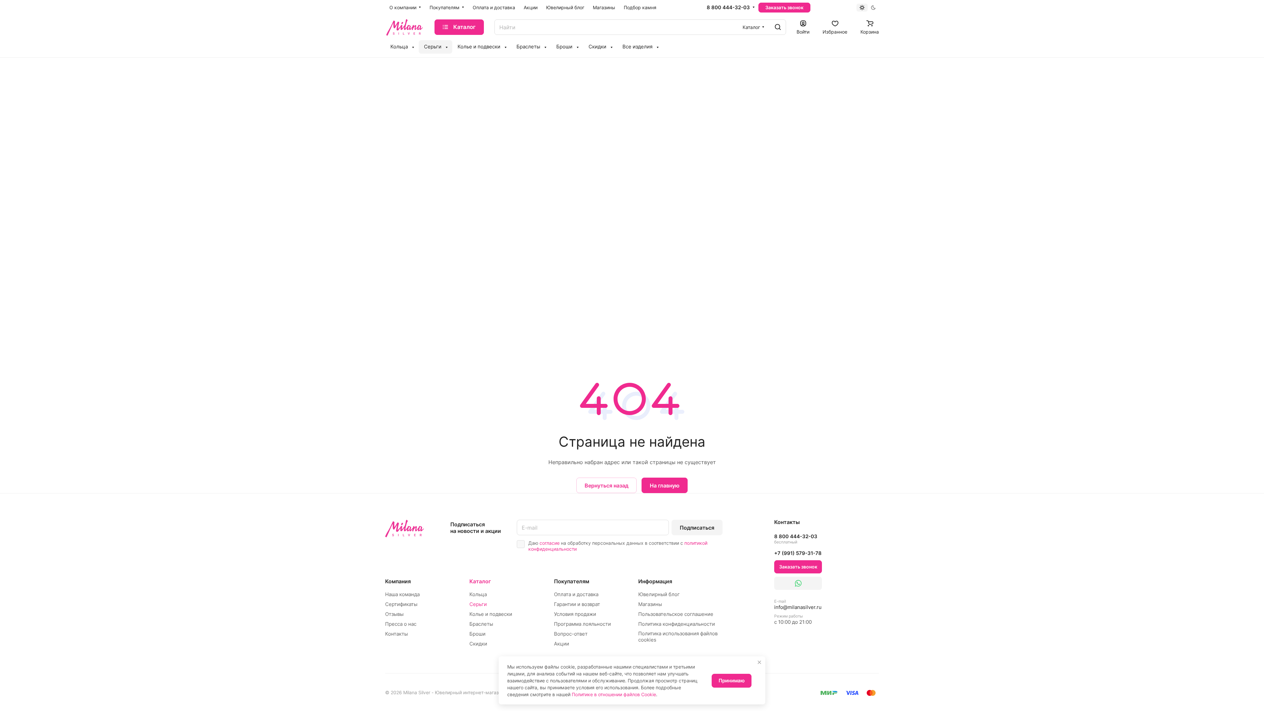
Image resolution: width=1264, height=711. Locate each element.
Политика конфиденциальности (676, 624)
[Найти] (778, 27)
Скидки (478, 644)
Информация (655, 581)
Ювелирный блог (659, 594)
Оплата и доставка (576, 594)
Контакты (396, 634)
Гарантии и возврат (577, 604)
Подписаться (697, 527)
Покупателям (571, 581)
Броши (477, 634)
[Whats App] (798, 583)
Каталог (480, 581)
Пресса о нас (400, 624)
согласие (550, 543)
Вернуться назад (606, 485)
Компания (398, 581)
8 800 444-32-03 (728, 8)
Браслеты (481, 624)
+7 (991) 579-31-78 (798, 553)
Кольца (478, 594)
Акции (561, 644)
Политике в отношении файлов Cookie (614, 694)
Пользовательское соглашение (675, 614)
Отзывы (394, 614)
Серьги (478, 604)
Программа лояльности (582, 624)
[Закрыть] (759, 662)
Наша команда (402, 594)
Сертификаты (401, 604)
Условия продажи (575, 614)
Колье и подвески (490, 614)
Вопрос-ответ (571, 634)
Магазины (650, 604)
